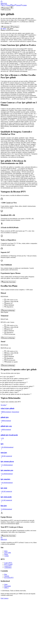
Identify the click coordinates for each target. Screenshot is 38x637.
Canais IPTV (8, 566)
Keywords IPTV (9, 577)
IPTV (3, 5)
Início (5, 551)
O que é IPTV (8, 562)
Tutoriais (18, 5)
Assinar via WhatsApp (8, 310)
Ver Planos (16, 27)
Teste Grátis (6, 8)
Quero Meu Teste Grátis (9, 282)
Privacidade (7, 586)
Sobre (6, 584)
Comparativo (7, 567)
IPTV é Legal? (8, 564)
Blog (13, 5)
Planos (8, 5)
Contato (24, 5)
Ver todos (3, 405)
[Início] (1, 28)
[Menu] (11, 7)
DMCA (6, 587)
